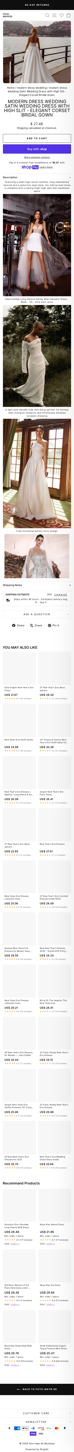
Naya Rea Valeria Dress (52, 1224)
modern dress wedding (32, 87)
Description (10, 177)
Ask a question (37, 614)
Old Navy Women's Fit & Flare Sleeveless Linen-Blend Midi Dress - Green (17, 1287)
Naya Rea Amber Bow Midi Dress (18, 1347)
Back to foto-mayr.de (39, 1389)
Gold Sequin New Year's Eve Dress (19, 688)
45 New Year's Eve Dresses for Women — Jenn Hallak (18, 1053)
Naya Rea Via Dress (50, 1285)
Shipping (22, 127)
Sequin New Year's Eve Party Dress (52, 793)
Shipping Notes (12, 585)
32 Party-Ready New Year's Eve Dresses (54, 1053)
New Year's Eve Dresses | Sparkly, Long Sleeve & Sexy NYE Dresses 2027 (19, 793)
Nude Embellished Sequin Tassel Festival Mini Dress (53, 1347)
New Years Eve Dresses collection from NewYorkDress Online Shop (18, 898)
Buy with (37, 149)
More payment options (37, 157)
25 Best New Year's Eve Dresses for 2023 (16, 1158)
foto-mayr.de (7, 15)
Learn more (46, 167)
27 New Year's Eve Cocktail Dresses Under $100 (54, 897)
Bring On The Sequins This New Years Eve (53, 1001)
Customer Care (36, 1413)
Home (11, 87)
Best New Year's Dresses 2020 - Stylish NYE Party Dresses (53, 950)
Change (60, 595)
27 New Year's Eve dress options (52, 688)
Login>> (15, 1243)
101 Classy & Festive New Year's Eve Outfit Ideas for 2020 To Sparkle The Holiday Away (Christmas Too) (53, 741)
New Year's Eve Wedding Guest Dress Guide (52, 1158)
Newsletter (36, 1421)
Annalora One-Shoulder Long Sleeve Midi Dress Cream (16, 1226)
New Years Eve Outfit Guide (18, 739)
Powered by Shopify (37, 1449)
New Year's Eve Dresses (52, 844)
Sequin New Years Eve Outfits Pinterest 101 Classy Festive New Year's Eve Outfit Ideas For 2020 (18, 1106)
